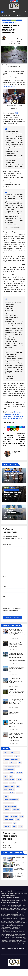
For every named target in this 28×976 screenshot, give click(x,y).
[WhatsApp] (11, 427)
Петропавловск (15, 759)
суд (14, 823)
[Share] (23, 427)
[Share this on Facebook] (8, 427)
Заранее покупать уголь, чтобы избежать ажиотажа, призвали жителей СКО (16, 644)
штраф (20, 826)
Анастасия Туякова (15, 37)
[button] (25, 12)
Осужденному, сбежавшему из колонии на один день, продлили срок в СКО (8, 440)
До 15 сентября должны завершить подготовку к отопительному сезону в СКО (16, 669)
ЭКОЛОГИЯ (19, 772)
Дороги (17, 752)
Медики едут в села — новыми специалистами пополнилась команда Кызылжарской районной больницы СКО (17, 632)
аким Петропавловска (9, 779)
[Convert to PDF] (8, 429)
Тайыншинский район (9, 769)
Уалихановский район (9, 772)
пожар (12, 813)
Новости (14, 20)
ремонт (21, 816)
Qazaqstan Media (9, 86)
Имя (4, 576)
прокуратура (14, 816)
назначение (19, 792)
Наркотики (6, 759)
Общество (19, 20)
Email (5, 586)
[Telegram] (14, 427)
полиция (18, 813)
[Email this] (11, 429)
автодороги (21, 39)
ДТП (9, 41)
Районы (12, 469)
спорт (17, 819)
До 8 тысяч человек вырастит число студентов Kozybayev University (15, 680)
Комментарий (7, 544)
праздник (6, 816)
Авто (3, 20)
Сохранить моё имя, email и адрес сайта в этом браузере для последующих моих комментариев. (13, 611)
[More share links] (17, 429)
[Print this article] (14, 429)
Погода (5, 762)
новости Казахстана (8, 803)
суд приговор (7, 826)
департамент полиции (9, 786)
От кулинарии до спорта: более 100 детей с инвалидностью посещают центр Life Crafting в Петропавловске (16, 736)
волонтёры (12, 782)
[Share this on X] (17, 427)
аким (11, 776)
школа (14, 826)
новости (6, 796)
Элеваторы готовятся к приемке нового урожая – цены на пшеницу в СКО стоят (19, 439)
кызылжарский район (9, 792)
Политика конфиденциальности (9, 948)
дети (18, 786)
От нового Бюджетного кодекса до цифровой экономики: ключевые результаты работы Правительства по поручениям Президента (17, 656)
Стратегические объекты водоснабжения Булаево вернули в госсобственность (17, 701)
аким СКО (19, 779)
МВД (16, 113)
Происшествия (5, 22)
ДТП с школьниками (16, 41)
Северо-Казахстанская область (11, 471)
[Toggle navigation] (14, 12)
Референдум (13, 762)
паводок (6, 813)
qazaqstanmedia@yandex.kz (11, 902)
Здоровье (8, 20)
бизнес (5, 782)
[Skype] (20, 427)
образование (16, 809)
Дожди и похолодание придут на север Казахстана (16, 712)
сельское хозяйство (8, 819)
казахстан (11, 789)
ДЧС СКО (10, 752)
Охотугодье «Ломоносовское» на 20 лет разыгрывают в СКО (16, 691)
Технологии (13, 22)
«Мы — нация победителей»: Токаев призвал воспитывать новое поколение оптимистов (16, 723)
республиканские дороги (14, 43)
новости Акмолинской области (11, 799)
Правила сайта (20, 948)
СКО (20, 762)
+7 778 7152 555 (15, 897)
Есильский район (8, 756)
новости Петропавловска (10, 806)
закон (5, 789)
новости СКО (7, 809)
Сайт (4, 596)
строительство (7, 823)
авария (5, 776)
